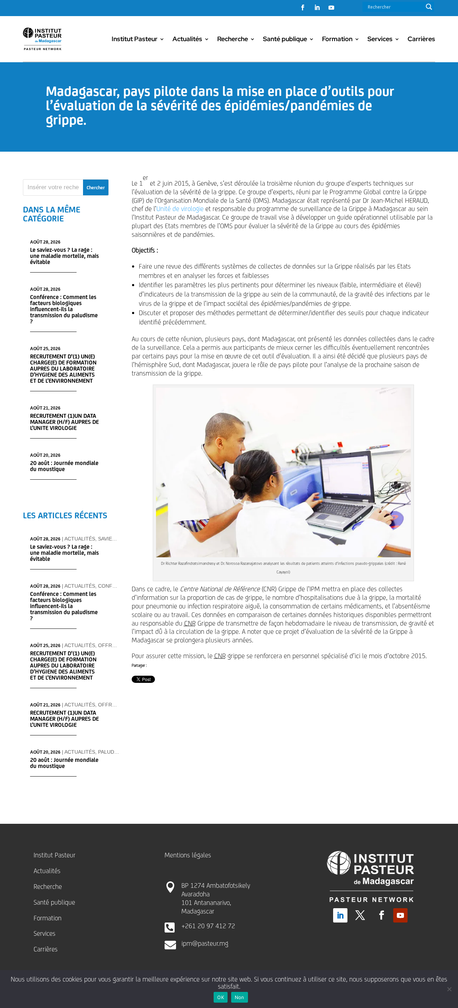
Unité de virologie (180, 208)
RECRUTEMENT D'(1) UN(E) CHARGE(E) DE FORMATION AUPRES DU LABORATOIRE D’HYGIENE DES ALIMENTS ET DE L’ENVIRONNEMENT (63, 368)
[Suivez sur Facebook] (302, 7)
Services (380, 39)
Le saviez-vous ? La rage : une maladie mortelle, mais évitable (64, 255)
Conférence (115, 586)
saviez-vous (114, 539)
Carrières (421, 39)
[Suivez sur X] (360, 915)
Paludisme (112, 752)
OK (220, 997)
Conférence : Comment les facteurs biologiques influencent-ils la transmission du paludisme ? (64, 309)
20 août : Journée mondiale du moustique (64, 466)
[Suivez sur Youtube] (331, 7)
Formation (337, 39)
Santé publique (285, 39)
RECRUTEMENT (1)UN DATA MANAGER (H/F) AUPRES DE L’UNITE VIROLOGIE (64, 421)
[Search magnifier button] (429, 7)
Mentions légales (188, 855)
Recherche (232, 39)
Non (239, 997)
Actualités (187, 39)
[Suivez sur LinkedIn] (317, 7)
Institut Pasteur (134, 39)
